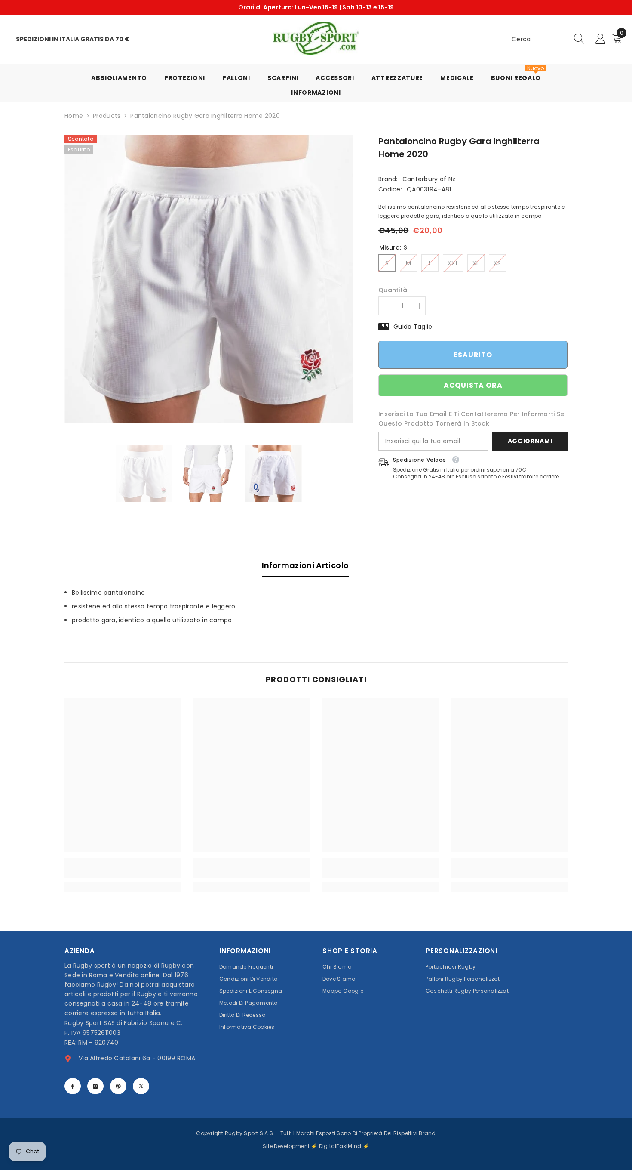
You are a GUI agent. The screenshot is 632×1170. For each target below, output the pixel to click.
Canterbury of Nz (428, 179)
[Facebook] (72, 1086)
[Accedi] (600, 39)
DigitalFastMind (341, 1146)
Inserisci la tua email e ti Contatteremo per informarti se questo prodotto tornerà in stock (471, 419)
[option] (316, 7)
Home (73, 115)
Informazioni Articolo (305, 565)
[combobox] (540, 39)
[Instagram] (95, 1086)
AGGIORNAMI (530, 441)
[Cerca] (548, 39)
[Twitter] (141, 1086)
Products (106, 115)
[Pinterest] (118, 1086)
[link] (122, 873)
